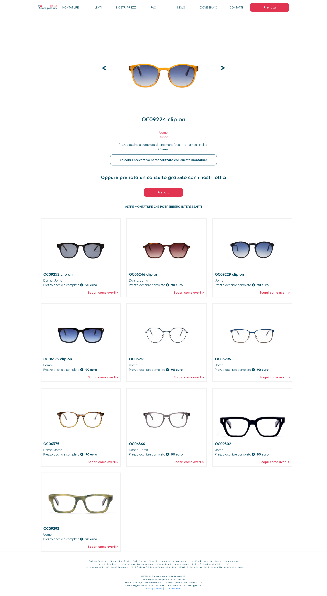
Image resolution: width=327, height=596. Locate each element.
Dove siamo (208, 7)
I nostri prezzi (125, 7)
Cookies (159, 588)
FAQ (153, 7)
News (181, 7)
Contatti (236, 7)
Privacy (149, 588)
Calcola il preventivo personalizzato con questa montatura (163, 160)
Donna (163, 137)
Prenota (270, 7)
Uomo (163, 132)
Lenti (98, 7)
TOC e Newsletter (172, 588)
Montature (70, 7)
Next (222, 67)
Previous (104, 67)
